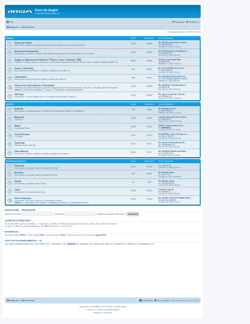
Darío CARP (167, 136)
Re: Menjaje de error (167, 108)
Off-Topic (19, 94)
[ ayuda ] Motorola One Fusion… (173, 117)
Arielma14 (166, 53)
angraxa (96, 244)
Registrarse (28, 210)
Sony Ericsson (22, 134)
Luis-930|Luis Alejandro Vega (173, 79)
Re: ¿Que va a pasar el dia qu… (172, 94)
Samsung (19, 143)
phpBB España (113, 310)
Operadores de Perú (79, 203)
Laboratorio (20, 77)
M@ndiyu (165, 96)
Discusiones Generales (26, 51)
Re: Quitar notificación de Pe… (172, 143)
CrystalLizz (166, 153)
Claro (17, 189)
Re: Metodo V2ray (166, 172)
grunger (165, 191)
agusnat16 (166, 70)
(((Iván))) (165, 128)
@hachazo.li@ (168, 200)
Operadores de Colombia (35, 203)
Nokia (17, 125)
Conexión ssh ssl (166, 189)
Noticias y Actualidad (33, 90)
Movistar (18, 172)
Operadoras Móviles (16, 161)
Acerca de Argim (23, 42)
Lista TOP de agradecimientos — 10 (23, 241)
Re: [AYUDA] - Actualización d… (172, 85)
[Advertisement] (103, 272)
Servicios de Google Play (169, 59)
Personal (19, 165)
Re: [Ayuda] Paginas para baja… (172, 151)
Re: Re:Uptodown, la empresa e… (173, 51)
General (10, 38)
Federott (130, 244)
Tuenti (17, 181)
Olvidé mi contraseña (105, 214)
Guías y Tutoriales (24, 68)
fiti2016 (164, 62)
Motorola (19, 117)
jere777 (165, 174)
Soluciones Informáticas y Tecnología (34, 85)
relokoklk (165, 119)
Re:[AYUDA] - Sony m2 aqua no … (173, 134)
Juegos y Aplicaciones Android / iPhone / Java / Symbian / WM (47, 59)
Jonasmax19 (167, 183)
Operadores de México (58, 203)
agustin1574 (100, 235)
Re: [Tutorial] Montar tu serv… (171, 68)
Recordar (120, 214)
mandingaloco (167, 145)
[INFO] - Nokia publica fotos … (172, 125)
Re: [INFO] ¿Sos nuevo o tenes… (173, 42)
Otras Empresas (22, 198)
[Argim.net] (20, 11)
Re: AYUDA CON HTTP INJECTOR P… (175, 198)
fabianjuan (84, 244)
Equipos (10, 104)
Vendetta (118, 244)
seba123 (165, 165)
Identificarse (12, 210)
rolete (107, 244)
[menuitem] (9, 22)
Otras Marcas (21, 151)
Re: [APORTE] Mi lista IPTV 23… (172, 77)
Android (18, 108)
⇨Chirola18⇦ (56, 244)
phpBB (95, 306)
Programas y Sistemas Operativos (69, 90)
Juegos (48, 90)
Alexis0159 (166, 44)
